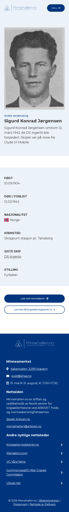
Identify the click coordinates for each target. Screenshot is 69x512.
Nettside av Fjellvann (43, 504)
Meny (54, 8)
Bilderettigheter (49, 500)
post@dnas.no (21, 376)
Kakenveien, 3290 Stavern (29, 369)
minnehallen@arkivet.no (23, 426)
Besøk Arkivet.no (18, 419)
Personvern (20, 504)
